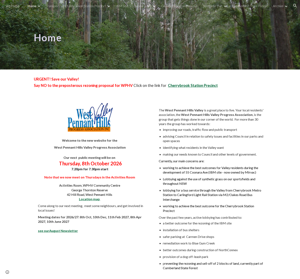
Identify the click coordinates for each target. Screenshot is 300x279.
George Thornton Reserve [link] (179, 6)
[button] (295, 6)
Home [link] (32, 6)
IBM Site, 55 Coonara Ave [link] (134, 6)
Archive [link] (278, 6)
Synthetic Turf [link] (212, 6)
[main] (69, 34)
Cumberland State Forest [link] (250, 6)
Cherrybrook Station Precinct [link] (85, 6)
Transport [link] (53, 6)
